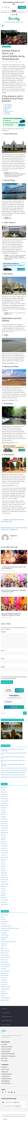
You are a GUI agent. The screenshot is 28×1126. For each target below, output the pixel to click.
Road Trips (3, 968)
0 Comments (19, 61)
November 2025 (4, 801)
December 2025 (4, 798)
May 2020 (3, 893)
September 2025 (4, 805)
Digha (5, 110)
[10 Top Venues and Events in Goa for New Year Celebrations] (14, 557)
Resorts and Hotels (5, 964)
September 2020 (4, 884)
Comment (3, 631)
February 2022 (4, 846)
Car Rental (3, 919)
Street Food (3, 977)
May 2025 (3, 814)
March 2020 (3, 897)
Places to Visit (4, 959)
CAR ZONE (3, 923)
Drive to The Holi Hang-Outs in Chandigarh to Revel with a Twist (14, 591)
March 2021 (3, 870)
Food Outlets (4, 932)
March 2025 (3, 819)
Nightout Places (4, 953)
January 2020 (4, 902)
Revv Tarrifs (4, 1060)
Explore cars (14, 707)
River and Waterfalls (5, 966)
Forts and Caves (4, 935)
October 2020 (4, 882)
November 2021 (4, 852)
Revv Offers (4, 1058)
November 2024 (4, 828)
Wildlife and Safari (5, 1000)
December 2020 (4, 877)
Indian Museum (7, 107)
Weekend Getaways (5, 998)
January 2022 (4, 848)
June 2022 (3, 837)
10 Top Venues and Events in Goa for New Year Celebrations (14, 567)
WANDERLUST (4, 993)
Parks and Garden (5, 955)
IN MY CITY (3, 946)
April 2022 (3, 841)
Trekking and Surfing (5, 986)
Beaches (3, 917)
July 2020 (3, 888)
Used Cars (3, 991)
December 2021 (4, 850)
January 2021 (4, 875)
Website (3, 667)
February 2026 (4, 794)
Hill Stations (3, 939)
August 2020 (4, 886)
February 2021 (4, 873)
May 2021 (3, 866)
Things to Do (4, 1071)
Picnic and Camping (5, 957)
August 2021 (4, 859)
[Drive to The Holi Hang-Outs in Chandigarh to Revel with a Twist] (14, 580)
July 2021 (3, 861)
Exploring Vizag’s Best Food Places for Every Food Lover (14, 777)
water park (3, 995)
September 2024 (4, 832)
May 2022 (3, 839)
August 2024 (4, 834)
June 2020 (3, 891)
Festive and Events (6, 46)
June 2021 (3, 864)
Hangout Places (4, 937)
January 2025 (4, 823)
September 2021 (4, 857)
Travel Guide (4, 984)
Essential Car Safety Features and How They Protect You (14, 768)
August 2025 (4, 807)
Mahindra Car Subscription (8, 1056)
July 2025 (3, 810)
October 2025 (4, 803)
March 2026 (3, 792)
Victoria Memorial (8, 104)
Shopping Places (4, 973)
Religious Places (4, 962)
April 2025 (3, 816)
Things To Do (4, 980)
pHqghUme (12, 61)
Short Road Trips (5, 975)
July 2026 (3, 789)
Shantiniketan (7, 114)
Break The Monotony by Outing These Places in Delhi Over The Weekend (14, 528)
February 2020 (4, 900)
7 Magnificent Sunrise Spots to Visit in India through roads (12, 520)
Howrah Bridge (7, 106)
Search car (22, 7)
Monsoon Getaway (5, 950)
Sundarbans (7, 112)
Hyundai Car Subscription (8, 1053)
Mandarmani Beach (8, 111)
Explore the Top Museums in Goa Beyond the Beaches (13, 772)
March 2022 (3, 843)
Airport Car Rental (6, 1049)
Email (3, 658)
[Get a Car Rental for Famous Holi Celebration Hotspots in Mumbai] (14, 603)
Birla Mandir (7, 108)
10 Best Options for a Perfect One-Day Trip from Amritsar (14, 770)
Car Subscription (4, 921)
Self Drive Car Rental (6, 1046)
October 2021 (4, 855)
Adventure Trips (4, 914)
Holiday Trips (4, 944)
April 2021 (3, 868)
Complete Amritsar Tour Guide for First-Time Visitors (13, 774)
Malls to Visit (4, 948)
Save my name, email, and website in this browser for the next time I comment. (14, 677)
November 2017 (4, 904)
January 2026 (4, 796)
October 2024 (4, 830)
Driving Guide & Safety (6, 926)
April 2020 (3, 895)
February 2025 (4, 821)
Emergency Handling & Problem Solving (10, 928)
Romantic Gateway (5, 971)
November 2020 (4, 879)
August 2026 (4, 787)
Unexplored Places (5, 989)
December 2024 (4, 825)
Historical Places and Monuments (8, 941)
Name (3, 650)
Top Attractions (4, 982)
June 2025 (3, 812)
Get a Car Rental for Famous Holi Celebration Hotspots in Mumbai (11, 614)
